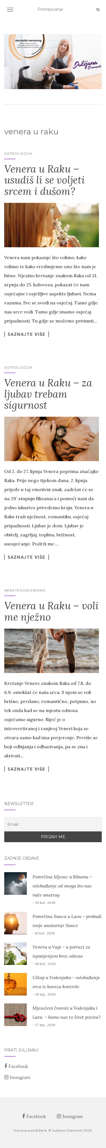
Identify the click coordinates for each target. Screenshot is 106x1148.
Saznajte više (27, 334)
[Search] (98, 9)
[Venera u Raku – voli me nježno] (51, 651)
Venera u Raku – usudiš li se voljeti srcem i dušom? (44, 180)
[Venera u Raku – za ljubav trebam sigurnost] (51, 439)
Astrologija (18, 153)
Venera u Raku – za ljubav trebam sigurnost (48, 394)
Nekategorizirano (25, 590)
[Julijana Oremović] (53, 61)
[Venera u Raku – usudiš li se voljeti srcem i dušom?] (51, 225)
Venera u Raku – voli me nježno (51, 611)
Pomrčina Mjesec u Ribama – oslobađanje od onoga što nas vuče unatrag (62, 886)
